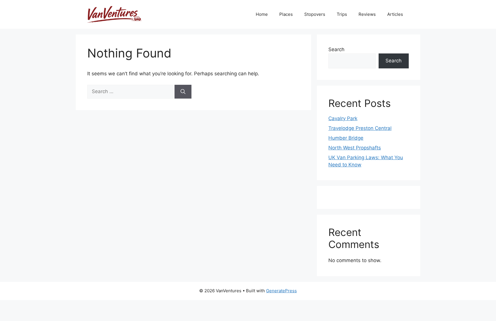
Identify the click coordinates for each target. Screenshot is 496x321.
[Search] (183, 92)
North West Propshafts (354, 148)
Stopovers (314, 14)
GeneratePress (281, 290)
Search (336, 49)
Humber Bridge (345, 138)
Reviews (367, 14)
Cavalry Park (342, 118)
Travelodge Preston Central (360, 128)
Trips (342, 14)
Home (262, 14)
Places (286, 14)
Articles (395, 14)
